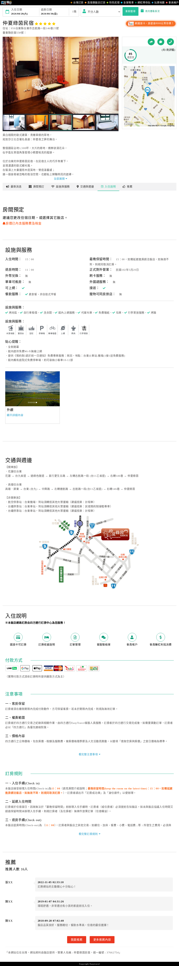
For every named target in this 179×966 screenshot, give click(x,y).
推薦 (130, 186)
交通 (87, 186)
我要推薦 (77, 939)
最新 (16, 186)
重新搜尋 (130, 11)
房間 (38, 186)
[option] (32, 388)
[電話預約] (170, 41)
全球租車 (128, 2)
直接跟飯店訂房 (96, 2)
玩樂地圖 (159, 2)
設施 (63, 186)
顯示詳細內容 (15, 415)
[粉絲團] (160, 41)
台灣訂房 (78, 2)
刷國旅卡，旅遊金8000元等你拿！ (154, 23)
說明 (110, 186)
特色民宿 (114, 2)
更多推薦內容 (102, 939)
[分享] (151, 41)
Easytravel (95, 964)
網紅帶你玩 (144, 2)
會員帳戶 (174, 2)
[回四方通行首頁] (6, 2)
